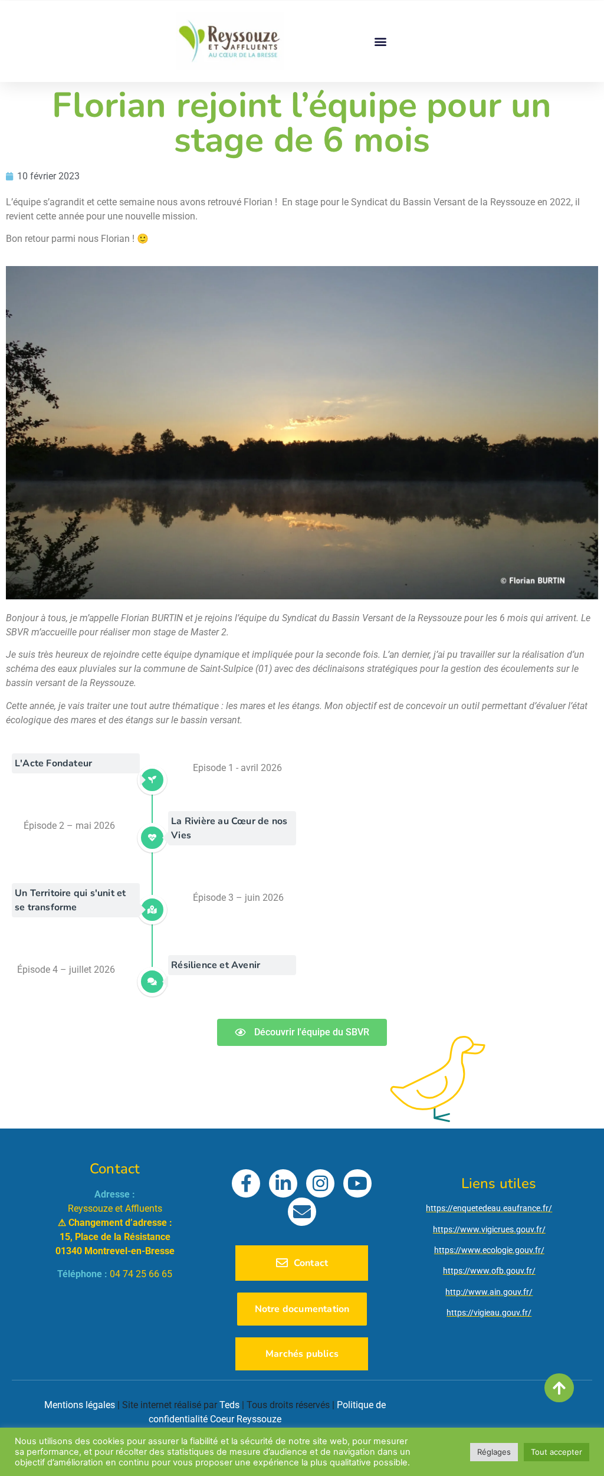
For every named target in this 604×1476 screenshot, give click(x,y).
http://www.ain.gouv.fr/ (489, 1292)
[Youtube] (357, 1183)
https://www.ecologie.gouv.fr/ (489, 1250)
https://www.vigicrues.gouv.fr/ (489, 1229)
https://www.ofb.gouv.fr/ (489, 1270)
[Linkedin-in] (283, 1183)
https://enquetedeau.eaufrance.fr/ (489, 1208)
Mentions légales (79, 1405)
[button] (380, 41)
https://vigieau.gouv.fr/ (489, 1312)
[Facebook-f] (246, 1183)
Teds (229, 1405)
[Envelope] (302, 1212)
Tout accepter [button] (556, 1452)
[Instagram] (320, 1183)
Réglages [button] (494, 1452)
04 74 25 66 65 (141, 1274)
